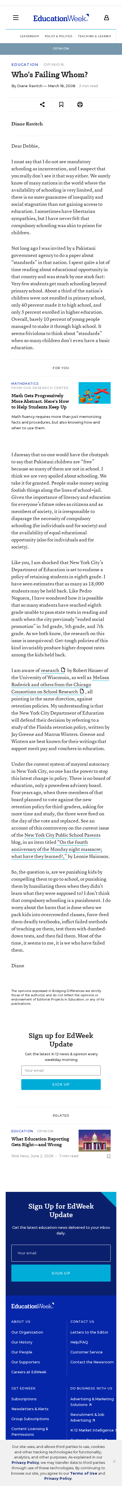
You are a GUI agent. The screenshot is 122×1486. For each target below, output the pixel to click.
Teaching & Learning (96, 36)
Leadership (29, 36)
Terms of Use (83, 1473)
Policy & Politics (58, 36)
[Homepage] (61, 17)
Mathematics (25, 384)
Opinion (54, 64)
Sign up (61, 1273)
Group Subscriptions (30, 1419)
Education (25, 64)
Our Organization (27, 1332)
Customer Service (86, 1352)
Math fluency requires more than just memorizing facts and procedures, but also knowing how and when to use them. (56, 422)
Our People (21, 1352)
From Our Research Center (40, 388)
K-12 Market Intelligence (92, 1430)
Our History (21, 1342)
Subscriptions (24, 1399)
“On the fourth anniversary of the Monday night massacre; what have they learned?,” (56, 849)
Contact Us (82, 1322)
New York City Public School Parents (62, 835)
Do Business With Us (91, 1388)
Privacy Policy (25, 1462)
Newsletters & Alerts (30, 1409)
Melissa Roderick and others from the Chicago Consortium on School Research (60, 684)
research (50, 670)
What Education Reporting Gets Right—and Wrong (40, 1142)
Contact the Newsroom (92, 1362)
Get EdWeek (23, 1388)
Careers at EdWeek (28, 1372)
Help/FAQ (79, 1342)
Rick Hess (20, 1156)
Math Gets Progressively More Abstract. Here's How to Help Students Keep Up (40, 401)
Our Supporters (25, 1362)
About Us (20, 1322)
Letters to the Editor (89, 1332)
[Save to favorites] (61, 105)
